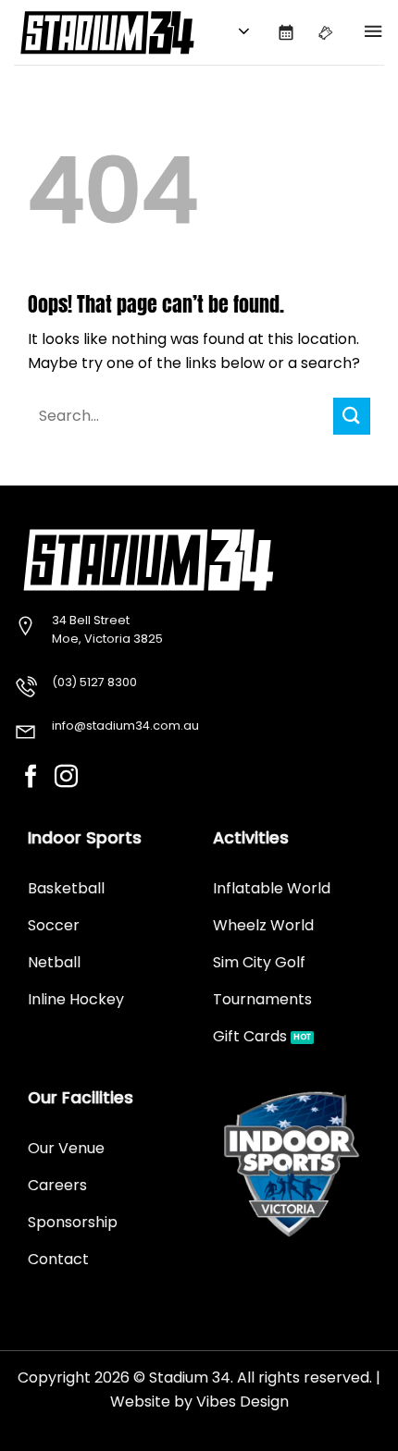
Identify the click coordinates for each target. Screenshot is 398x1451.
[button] (373, 32)
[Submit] (351, 416)
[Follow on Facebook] (31, 778)
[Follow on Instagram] (66, 778)
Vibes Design (242, 1401)
